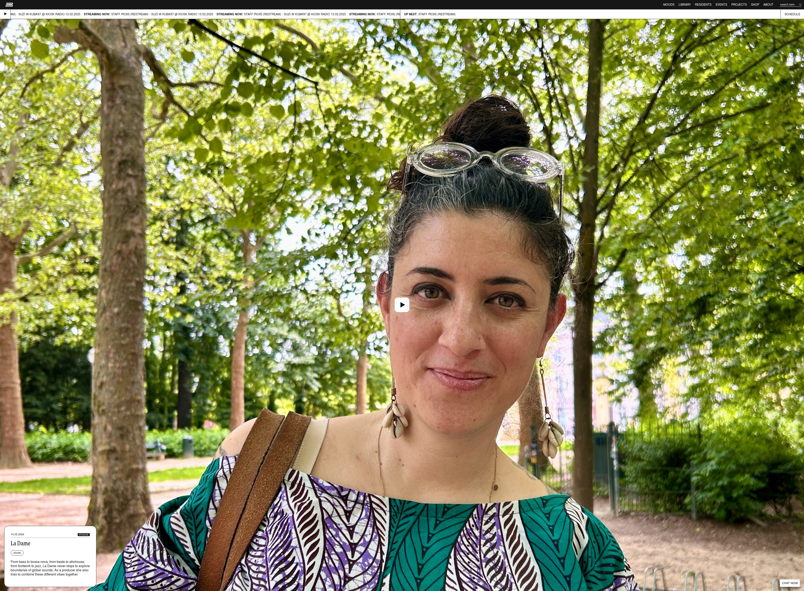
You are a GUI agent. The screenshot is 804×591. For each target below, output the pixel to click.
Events (721, 4)
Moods (668, 4)
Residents (703, 4)
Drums (17, 552)
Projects (739, 4)
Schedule (792, 14)
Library (685, 4)
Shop (755, 4)
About (768, 4)
